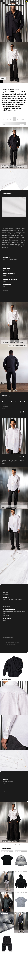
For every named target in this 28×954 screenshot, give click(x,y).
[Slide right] (23, 411)
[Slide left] (20, 411)
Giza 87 (20, 237)
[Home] (14, 1)
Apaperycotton (7, 194)
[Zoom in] (14, 21)
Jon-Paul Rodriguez (12, 841)
